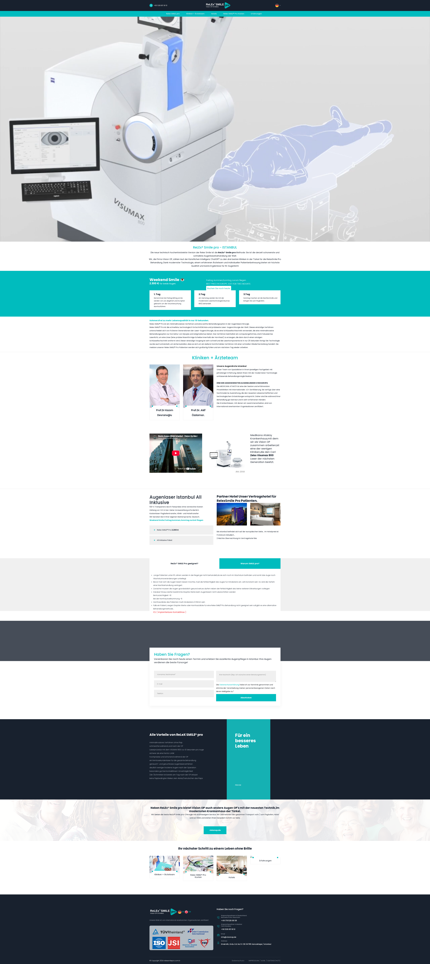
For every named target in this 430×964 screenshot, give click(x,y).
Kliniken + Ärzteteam (195, 13)
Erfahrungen (256, 13)
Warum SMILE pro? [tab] (250, 563)
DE (182, 911)
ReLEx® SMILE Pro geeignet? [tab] (184, 563)
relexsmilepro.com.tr (172, 961)
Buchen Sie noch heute (218, 288)
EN (189, 911)
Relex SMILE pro (173, 13)
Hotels (214, 13)
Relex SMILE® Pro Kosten (233, 13)
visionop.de (215, 830)
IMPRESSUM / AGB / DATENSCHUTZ (265, 961)
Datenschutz (238, 961)
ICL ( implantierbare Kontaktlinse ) (169, 612)
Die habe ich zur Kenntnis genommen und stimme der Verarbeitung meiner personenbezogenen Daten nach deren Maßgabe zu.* (245, 688)
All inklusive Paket (164, 540)
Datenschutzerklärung (229, 684)
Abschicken (246, 697)
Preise (238, 785)
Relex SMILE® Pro (167, 530)
